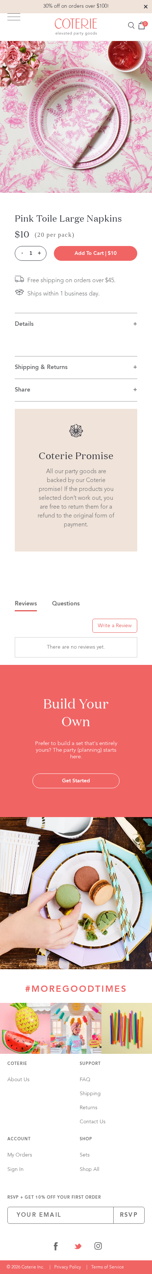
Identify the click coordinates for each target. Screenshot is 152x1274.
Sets (85, 1155)
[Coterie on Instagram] (98, 1247)
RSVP (129, 1215)
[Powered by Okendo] (33, 628)
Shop (86, 1139)
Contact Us (93, 1121)
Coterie (17, 1064)
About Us (18, 1079)
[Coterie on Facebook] (56, 1247)
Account (19, 1139)
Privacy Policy (67, 1267)
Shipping (90, 1093)
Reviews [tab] (26, 604)
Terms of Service (107, 1267)
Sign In (15, 1169)
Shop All (89, 1169)
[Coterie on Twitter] (78, 1247)
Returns (88, 1107)
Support (90, 1064)
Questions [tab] (66, 604)
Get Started (76, 780)
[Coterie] (76, 27)
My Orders (19, 1155)
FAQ (85, 1079)
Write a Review (115, 625)
